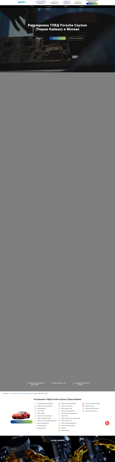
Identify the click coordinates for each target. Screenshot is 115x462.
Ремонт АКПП (64, 415)
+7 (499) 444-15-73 (67, 3)
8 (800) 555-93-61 (92, 1)
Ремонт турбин (41, 413)
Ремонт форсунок (41, 408)
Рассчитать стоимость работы (92, 403)
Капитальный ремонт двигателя (45, 403)
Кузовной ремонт (65, 430)
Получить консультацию (92, 3)
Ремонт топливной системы (44, 418)
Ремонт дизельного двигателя (44, 406)
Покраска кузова (41, 428)
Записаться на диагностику (92, 408)
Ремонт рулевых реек (66, 408)
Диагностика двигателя (43, 423)
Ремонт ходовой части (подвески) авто (70, 418)
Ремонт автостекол (42, 425)
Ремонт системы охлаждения (44, 415)
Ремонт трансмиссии (66, 420)
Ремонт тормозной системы (68, 425)
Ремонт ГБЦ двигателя (66, 406)
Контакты (82, 6)
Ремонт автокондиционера (67, 411)
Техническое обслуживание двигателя (46, 420)
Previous (5, 452)
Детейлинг (63, 428)
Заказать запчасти (89, 406)
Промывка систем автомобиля (68, 403)
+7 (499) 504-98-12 (78, 3)
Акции (65, 6)
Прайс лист (49, 6)
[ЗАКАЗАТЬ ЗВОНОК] (107, 423)
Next (109, 452)
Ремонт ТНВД (40, 411)
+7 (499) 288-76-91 (41, 3)
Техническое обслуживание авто (69, 413)
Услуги (31, 6)
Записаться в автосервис (21, 421)
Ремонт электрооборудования (68, 423)
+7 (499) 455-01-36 (54, 3)
